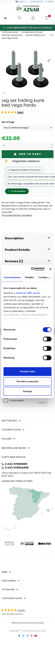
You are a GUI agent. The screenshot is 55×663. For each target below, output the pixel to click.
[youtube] (35, 636)
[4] (12, 112)
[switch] (47, 339)
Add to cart (30, 154)
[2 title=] (5, 610)
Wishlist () (38, 1)
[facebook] (19, 636)
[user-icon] (33, 18)
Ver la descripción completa (17, 215)
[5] (15, 112)
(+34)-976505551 (16, 464)
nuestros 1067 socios (28, 293)
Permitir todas (27, 371)
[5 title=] (15, 610)
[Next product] (52, 35)
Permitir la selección (27, 381)
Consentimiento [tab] (12, 277)
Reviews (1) (14, 261)
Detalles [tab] (29, 277)
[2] (5, 112)
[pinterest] (31, 636)
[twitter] (23, 636)
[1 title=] (2, 610)
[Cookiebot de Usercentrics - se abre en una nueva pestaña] (32, 269)
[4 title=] (12, 610)
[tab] (27, 238)
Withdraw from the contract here (27, 622)
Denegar (27, 391)
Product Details (17, 250)
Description (14, 238)
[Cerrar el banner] (50, 269)
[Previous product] (51, 35)
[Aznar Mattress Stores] (27, 508)
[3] (9, 112)
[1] (2, 112)
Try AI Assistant (18, 191)
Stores (50, 1)
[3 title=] (9, 610)
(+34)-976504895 (17, 467)
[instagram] (27, 636)
